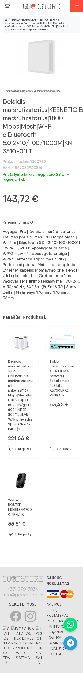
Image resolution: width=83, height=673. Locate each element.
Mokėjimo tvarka (63, 621)
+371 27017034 (23, 589)
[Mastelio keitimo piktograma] (41, 57)
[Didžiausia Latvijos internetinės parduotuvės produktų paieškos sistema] (23, 642)
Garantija (56, 643)
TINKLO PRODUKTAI (23, 19)
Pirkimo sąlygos (62, 626)
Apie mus (54, 604)
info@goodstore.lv (23, 595)
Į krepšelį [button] (23, 449)
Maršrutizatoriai (49, 19)
